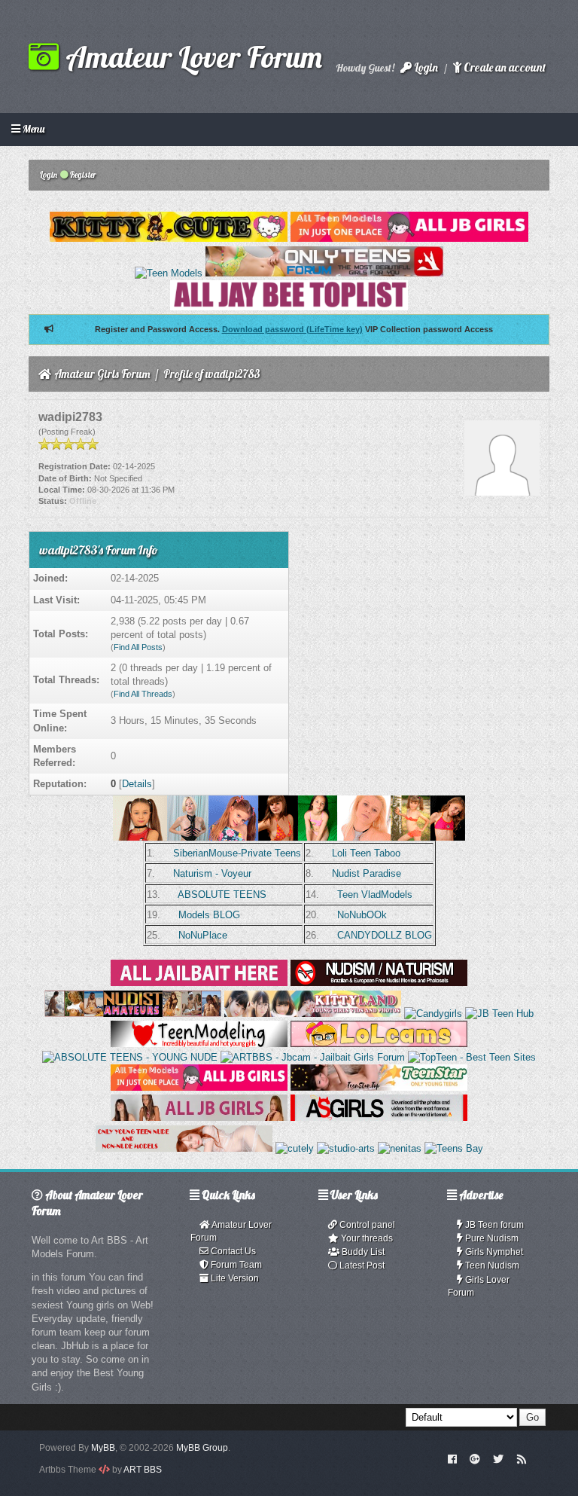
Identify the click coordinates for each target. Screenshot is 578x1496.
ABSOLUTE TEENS (222, 894)
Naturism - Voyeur (212, 873)
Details (137, 783)
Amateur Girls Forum (102, 374)
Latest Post (361, 1265)
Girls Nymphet (493, 1252)
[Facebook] (452, 1458)
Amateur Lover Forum (190, 56)
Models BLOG (209, 914)
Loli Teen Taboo (366, 853)
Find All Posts (138, 647)
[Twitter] (498, 1458)
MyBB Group (202, 1448)
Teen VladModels (374, 894)
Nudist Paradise (366, 873)
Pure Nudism (491, 1238)
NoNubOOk (362, 914)
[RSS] (521, 1458)
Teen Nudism (491, 1265)
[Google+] (475, 1458)
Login (425, 67)
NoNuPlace (202, 935)
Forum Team (235, 1264)
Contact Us (232, 1251)
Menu (32, 129)
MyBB (103, 1448)
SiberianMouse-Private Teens (237, 853)
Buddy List (362, 1252)
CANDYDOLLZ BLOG (384, 935)
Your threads (366, 1238)
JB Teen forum (493, 1225)
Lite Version (233, 1278)
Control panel (366, 1225)
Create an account (503, 67)
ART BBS (142, 1469)
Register (82, 174)
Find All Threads (143, 693)
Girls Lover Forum (479, 1286)
